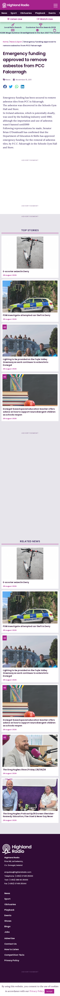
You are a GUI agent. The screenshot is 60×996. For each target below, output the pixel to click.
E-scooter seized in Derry (16, 271)
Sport (14, 13)
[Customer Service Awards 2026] (40, 24)
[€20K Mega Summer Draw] (12, 30)
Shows (7, 920)
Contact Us (10, 943)
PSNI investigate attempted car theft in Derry (26, 315)
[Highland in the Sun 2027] (37, 30)
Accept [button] (49, 991)
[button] (5, 87)
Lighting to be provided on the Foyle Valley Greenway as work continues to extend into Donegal (25, 362)
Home (5, 42)
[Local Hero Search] (13, 24)
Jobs (7, 932)
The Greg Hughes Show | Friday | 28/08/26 (24, 769)
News (4, 13)
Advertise (9, 938)
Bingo (7, 926)
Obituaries (26, 13)
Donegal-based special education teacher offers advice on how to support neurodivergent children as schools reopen (29, 411)
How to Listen (11, 949)
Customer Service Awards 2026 (41, 27)
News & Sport (16, 42)
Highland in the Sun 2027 (37, 33)
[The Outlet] (54, 30)
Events (52, 13)
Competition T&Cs (14, 954)
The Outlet (55, 33)
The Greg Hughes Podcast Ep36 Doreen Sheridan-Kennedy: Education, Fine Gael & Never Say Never (28, 815)
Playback (40, 13)
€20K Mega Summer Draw (12, 33)
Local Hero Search (13, 27)
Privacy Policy (11, 960)
